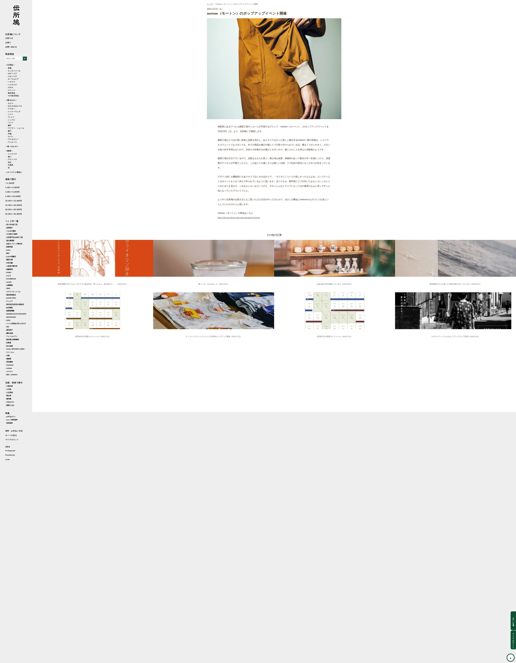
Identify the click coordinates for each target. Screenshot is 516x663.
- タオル (10, 87)
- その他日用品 (13, 96)
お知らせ (9, 38)
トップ (210, 4)
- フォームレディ (11, 336)
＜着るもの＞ (11, 100)
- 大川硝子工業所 (11, 234)
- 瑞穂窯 (8, 359)
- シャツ (10, 114)
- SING (7, 288)
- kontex (8, 272)
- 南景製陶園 (9, 311)
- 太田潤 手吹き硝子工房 (14, 237)
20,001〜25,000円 (13, 210)
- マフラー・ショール (15, 128)
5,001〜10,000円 (13, 196)
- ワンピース (12, 142)
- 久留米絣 (9, 386)
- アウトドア (12, 159)
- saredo (8, 282)
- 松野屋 (8, 343)
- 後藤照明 (9, 269)
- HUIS (7, 320)
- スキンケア (12, 76)
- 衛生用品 (11, 93)
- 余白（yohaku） (11, 374)
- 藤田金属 (9, 333)
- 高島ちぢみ (9, 405)
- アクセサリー (13, 139)
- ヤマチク (9, 371)
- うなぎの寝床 (10, 231)
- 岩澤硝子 (9, 228)
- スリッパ (11, 90)
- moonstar (9, 365)
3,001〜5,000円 (12, 192)
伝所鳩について (13, 34)
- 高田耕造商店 (10, 295)
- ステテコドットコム (13, 291)
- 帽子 (9, 125)
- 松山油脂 (9, 346)
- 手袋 (9, 134)
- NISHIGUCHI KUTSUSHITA (15, 314)
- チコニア (9, 301)
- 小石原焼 (9, 392)
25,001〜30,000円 (13, 214)
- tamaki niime (10, 298)
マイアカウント (12, 440)
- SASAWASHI (10, 279)
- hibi (7, 327)
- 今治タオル (9, 402)
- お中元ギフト (10, 416)
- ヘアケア (11, 82)
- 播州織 (8, 399)
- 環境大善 (9, 259)
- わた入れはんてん (14, 106)
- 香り (9, 157)
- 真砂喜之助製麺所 (12, 339)
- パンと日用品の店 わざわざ (15, 323)
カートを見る (11, 435)
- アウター (11, 109)
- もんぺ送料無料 (11, 420)
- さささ (8, 275)
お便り (8, 43)
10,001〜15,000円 (13, 201)
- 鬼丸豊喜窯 (9, 240)
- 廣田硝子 (9, 330)
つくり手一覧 (12, 221)
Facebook (10, 455)
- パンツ (10, 122)
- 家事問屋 (9, 247)
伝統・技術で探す (14, 382)
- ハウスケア (12, 85)
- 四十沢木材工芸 (11, 224)
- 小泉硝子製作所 (11, 266)
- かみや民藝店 (10, 256)
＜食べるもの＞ (12, 146)
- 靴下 (9, 131)
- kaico (7, 250)
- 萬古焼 (8, 395)
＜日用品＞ (10, 65)
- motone (8, 368)
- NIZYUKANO (10, 317)
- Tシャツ (11, 117)
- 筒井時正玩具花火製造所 (14, 304)
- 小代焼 (8, 389)
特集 (7, 413)
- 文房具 (10, 165)
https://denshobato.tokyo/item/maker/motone (239, 218)
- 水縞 (7, 355)
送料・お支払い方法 (14, 431)
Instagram (10, 451)
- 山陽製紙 (9, 285)
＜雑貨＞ (9, 151)
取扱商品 (9, 54)
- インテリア (12, 154)
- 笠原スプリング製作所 (13, 244)
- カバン (10, 136)
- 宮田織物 (9, 362)
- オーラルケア (13, 79)
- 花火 (9, 162)
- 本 (8, 168)
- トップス (11, 120)
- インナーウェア (14, 111)
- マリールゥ (9, 352)
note (7, 459)
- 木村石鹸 (9, 263)
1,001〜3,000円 (12, 187)
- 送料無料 (9, 423)
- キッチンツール (14, 71)
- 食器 (9, 68)
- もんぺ (10, 103)
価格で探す (10, 179)
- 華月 (7, 253)
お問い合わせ (11, 47)
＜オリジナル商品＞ (14, 172)
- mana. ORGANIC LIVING (14, 349)
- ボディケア (12, 73)
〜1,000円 (10, 183)
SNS (7, 447)
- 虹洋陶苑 (9, 307)
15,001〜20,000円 (13, 205)
